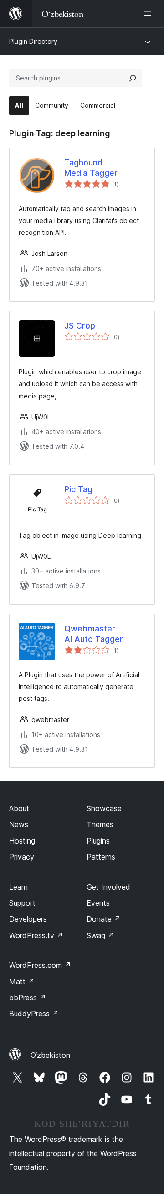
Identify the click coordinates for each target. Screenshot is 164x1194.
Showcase (104, 808)
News (18, 824)
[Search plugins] (132, 78)
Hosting (22, 840)
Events (98, 902)
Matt (22, 981)
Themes (100, 824)
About (19, 808)
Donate (104, 918)
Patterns (101, 856)
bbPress (27, 997)
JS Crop (79, 325)
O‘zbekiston (50, 1055)
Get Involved (108, 887)
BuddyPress (34, 1013)
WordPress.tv (36, 935)
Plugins (98, 840)
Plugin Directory (33, 41)
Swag (100, 935)
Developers (28, 918)
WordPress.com (40, 965)
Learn (18, 887)
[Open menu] (149, 13)
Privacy (21, 856)
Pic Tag (78, 489)
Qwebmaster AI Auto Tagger (93, 634)
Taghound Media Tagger (91, 168)
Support (22, 902)
